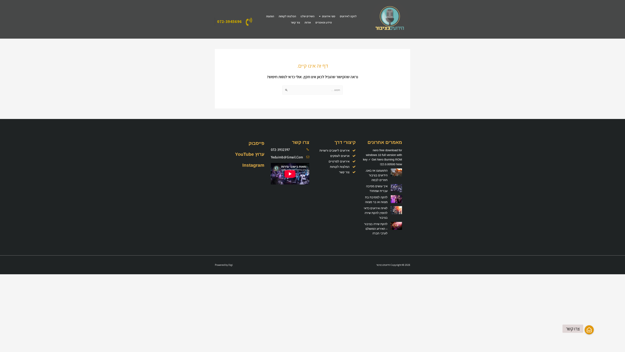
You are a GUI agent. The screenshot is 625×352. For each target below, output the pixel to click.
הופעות (270, 16)
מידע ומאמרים (323, 22)
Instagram (253, 165)
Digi (230, 265)
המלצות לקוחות (287, 16)
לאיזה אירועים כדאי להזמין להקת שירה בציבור (376, 213)
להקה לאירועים (348, 16)
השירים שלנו (307, 16)
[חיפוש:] (312, 90)
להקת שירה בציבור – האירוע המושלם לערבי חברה (376, 228)
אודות (308, 22)
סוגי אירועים (328, 16)
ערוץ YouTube (249, 154)
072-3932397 (280, 150)
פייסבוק (256, 143)
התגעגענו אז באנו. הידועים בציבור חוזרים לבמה (376, 175)
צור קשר (295, 22)
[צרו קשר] (589, 329)
